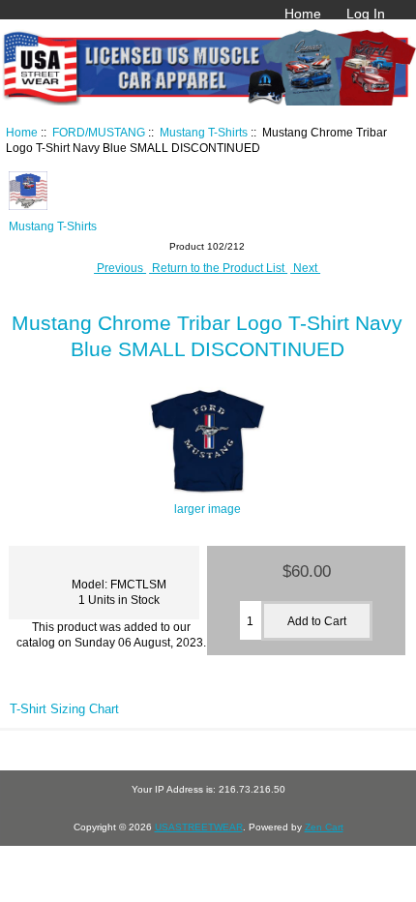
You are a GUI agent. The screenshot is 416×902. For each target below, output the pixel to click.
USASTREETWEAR (199, 827)
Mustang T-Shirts (204, 132)
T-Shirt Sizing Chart (64, 709)
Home (302, 13)
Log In (365, 13)
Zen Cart (324, 827)
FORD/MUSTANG (98, 132)
